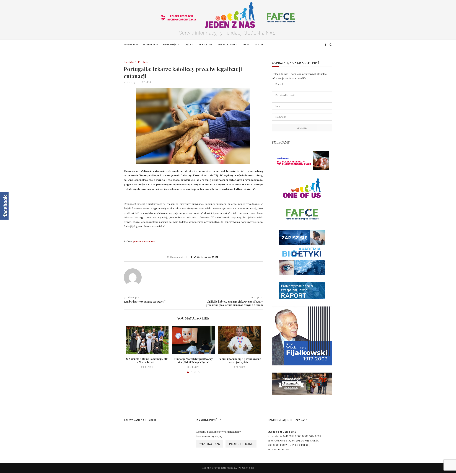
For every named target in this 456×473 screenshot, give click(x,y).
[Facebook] (325, 45)
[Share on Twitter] (195, 257)
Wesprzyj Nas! (226, 44)
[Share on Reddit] (205, 257)
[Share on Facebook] (191, 257)
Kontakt (260, 44)
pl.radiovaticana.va (144, 241)
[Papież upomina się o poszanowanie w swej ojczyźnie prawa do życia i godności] (239, 340)
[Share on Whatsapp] (209, 257)
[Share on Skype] (213, 257)
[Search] (330, 45)
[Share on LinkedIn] (202, 257)
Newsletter (206, 44)
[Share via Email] (217, 257)
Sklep (245, 44)
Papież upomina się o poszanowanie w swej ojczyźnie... (239, 360)
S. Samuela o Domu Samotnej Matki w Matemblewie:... (147, 360)
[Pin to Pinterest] (198, 257)
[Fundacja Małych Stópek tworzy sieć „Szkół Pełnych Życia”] (193, 340)
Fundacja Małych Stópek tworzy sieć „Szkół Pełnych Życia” (193, 360)
